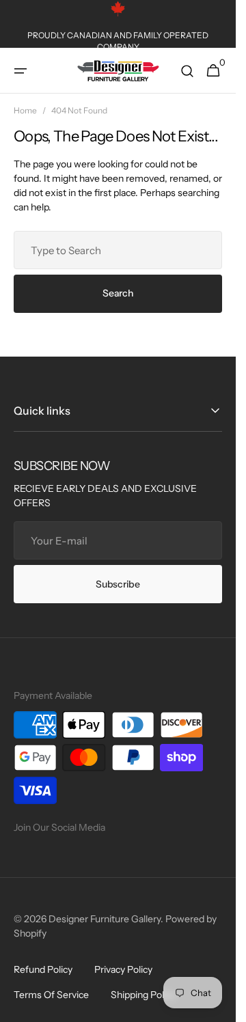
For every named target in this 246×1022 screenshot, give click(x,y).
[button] (20, 71)
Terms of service (51, 995)
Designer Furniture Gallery (105, 919)
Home (25, 110)
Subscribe (117, 584)
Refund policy (43, 969)
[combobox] (118, 250)
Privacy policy (123, 969)
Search (117, 293)
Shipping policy (143, 995)
